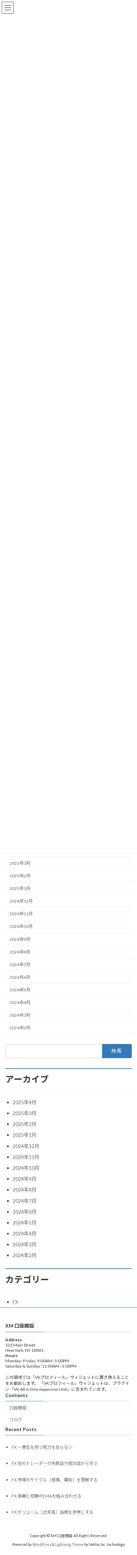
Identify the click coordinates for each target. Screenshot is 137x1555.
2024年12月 (21, 901)
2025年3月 (19, 863)
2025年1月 (19, 888)
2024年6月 (19, 977)
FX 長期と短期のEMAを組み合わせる (46, 1495)
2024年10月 (21, 926)
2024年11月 (21, 913)
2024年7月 (19, 964)
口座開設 (17, 1407)
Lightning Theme (69, 1544)
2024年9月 (19, 939)
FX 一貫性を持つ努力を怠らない (42, 1447)
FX (15, 1302)
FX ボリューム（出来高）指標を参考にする (52, 1512)
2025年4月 (25, 1102)
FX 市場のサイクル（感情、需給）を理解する (55, 1479)
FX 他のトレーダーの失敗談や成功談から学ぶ (55, 1463)
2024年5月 (19, 989)
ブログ (15, 1419)
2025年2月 (19, 875)
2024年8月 (19, 952)
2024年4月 (19, 1002)
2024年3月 (19, 1015)
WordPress (41, 1544)
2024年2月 (19, 1028)
